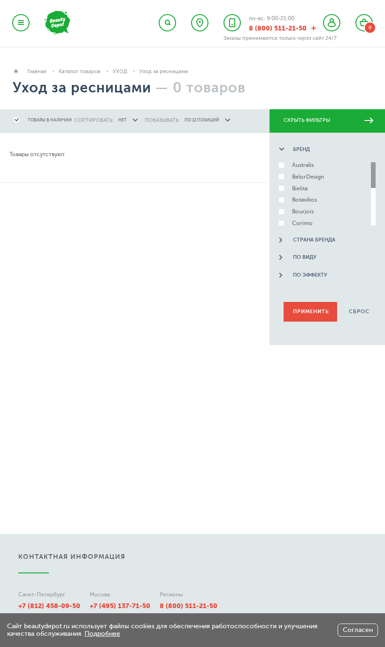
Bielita (300, 189)
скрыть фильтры (307, 120)
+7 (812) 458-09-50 (49, 605)
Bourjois (303, 212)
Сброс (359, 311)
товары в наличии (50, 120)
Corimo (302, 223)
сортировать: (94, 120)
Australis (303, 165)
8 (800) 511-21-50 (188, 605)
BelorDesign (308, 177)
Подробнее (102, 633)
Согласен (358, 629)
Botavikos (304, 200)
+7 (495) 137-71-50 (120, 605)
